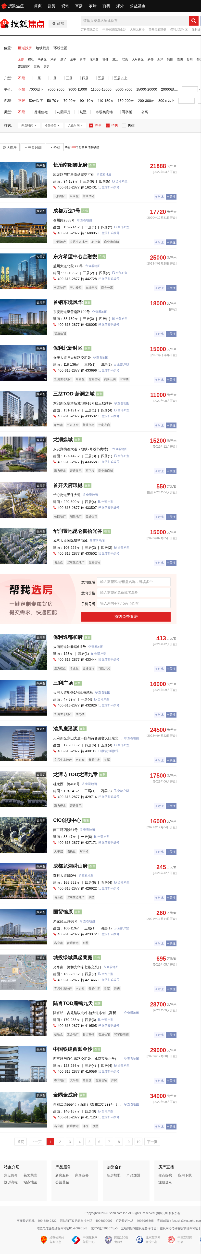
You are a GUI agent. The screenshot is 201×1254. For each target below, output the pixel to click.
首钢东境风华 (68, 302)
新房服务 (62, 1175)
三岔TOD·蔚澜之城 (74, 393)
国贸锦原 (63, 911)
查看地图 (106, 174)
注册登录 (165, 1182)
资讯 (65, 6)
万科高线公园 (90, 29)
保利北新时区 (179, 29)
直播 (79, 6)
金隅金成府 (65, 1094)
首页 (38, 6)
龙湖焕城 (63, 439)
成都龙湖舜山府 (70, 866)
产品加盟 (133, 1175)
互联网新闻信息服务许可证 (138, 1228)
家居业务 (82, 1175)
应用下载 (185, 1175)
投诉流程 (11, 1182)
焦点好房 (165, 1175)
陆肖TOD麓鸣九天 (73, 1003)
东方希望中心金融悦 (75, 256)
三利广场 (63, 683)
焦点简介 (11, 1175)
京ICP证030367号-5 (104, 1228)
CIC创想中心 (67, 820)
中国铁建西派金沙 (114, 29)
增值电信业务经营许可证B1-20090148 (62, 1228)
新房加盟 (114, 1175)
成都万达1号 (66, 210)
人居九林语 (137, 29)
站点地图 (30, 1182)
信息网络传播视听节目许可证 (179, 1228)
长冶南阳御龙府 (70, 165)
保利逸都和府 (68, 637)
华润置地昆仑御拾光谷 (77, 531)
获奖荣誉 (30, 1175)
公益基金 (138, 6)
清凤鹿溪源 (65, 728)
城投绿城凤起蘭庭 (72, 957)
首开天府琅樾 (157, 29)
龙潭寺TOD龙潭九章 (75, 774)
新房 (51, 6)
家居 (93, 6)
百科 (106, 6)
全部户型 (121, 181)
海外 (120, 6)
